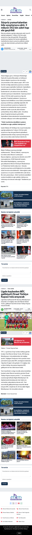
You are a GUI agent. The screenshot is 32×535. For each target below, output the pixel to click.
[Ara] (30, 10)
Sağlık (22, 15)
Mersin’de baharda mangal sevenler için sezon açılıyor (22, 432)
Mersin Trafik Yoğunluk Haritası (23, 513)
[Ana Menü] (1, 10)
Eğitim (8, 15)
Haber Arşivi (21, 521)
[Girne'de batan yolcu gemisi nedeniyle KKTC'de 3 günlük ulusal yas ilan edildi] (8, 218)
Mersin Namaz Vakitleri (8, 512)
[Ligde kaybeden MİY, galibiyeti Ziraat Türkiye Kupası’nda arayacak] (16, 321)
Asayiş (9, 19)
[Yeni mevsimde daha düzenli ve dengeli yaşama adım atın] (24, 440)
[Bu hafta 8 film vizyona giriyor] (24, 455)
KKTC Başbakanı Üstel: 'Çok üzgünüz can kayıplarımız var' (22, 257)
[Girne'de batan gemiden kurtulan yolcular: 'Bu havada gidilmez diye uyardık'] (8, 234)
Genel (3, 15)
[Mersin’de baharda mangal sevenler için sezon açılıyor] (24, 426)
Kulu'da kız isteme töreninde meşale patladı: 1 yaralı (8, 257)
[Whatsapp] (21, 503)
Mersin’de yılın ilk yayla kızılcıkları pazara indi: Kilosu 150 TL (7, 447)
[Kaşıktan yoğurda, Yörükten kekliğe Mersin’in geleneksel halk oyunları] (8, 426)
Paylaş (4, 71)
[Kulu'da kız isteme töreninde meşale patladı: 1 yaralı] (8, 250)
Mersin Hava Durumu (24, 508)
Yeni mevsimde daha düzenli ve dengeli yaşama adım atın (24, 447)
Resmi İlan (15, 15)
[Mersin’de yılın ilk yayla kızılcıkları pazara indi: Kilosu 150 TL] (8, 440)
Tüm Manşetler (22, 517)
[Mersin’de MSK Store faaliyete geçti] (8, 455)
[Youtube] (18, 503)
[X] (13, 503)
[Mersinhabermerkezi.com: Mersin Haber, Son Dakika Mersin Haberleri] (16, 10)
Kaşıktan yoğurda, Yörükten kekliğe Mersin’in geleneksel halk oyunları (8, 432)
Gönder (4, 280)
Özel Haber (11, 288)
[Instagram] (16, 503)
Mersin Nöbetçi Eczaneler (9, 508)
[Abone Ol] (30, 71)
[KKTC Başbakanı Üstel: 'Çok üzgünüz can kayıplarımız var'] (24, 250)
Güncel (27, 15)
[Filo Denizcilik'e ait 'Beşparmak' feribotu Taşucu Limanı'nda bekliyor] (24, 218)
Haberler (3, 19)
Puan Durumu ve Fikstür (8, 517)
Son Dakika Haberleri (8, 521)
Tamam (19, 533)
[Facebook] (10, 503)
